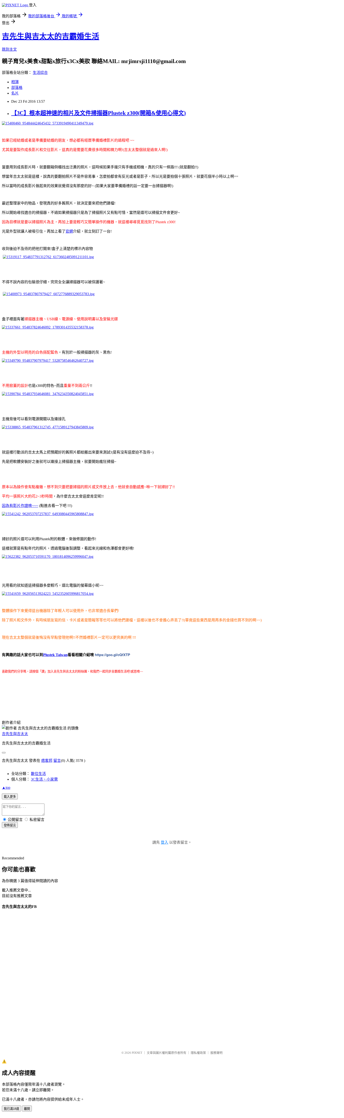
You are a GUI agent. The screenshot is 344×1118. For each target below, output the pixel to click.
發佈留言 (10, 825)
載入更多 (10, 796)
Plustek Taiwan (55, 655)
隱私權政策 (198, 1052)
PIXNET (137, 1052)
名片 (15, 93)
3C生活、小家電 (44, 779)
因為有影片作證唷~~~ (20, 506)
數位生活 (38, 774)
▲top (6, 787)
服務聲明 (216, 1052)
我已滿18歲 (11, 1108)
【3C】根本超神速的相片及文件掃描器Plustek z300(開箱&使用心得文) (98, 113)
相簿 (15, 82)
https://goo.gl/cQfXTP (112, 654)
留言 (57, 761)
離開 (27, 1108)
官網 (69, 231)
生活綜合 (40, 73)
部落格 (16, 88)
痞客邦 (46, 761)
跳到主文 (9, 49)
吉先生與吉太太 (15, 734)
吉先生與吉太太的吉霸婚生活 (50, 36)
